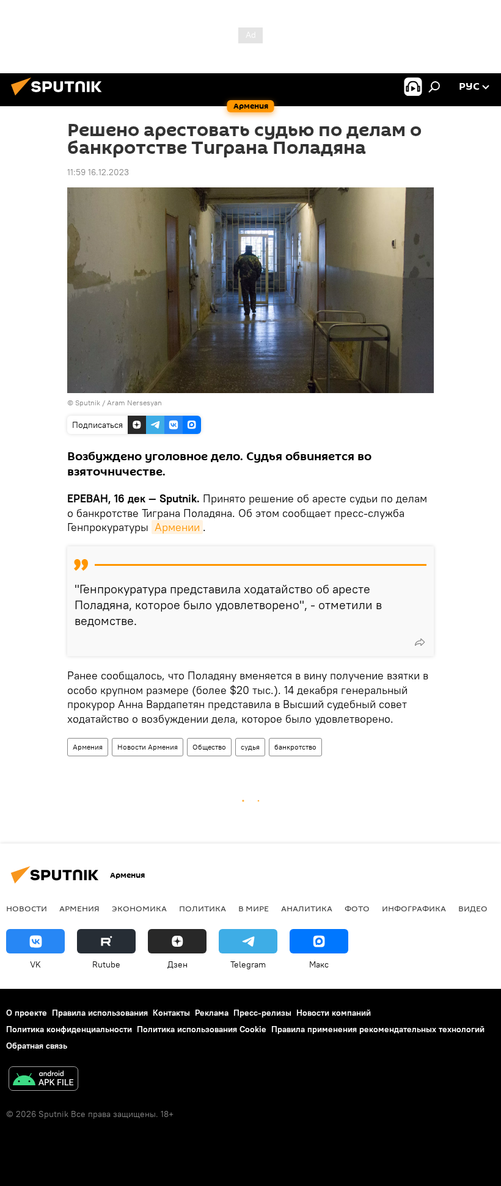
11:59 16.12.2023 (98, 172)
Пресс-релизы (262, 1012)
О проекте (26, 1012)
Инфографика (414, 908)
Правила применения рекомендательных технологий (378, 1029)
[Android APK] (43, 1080)
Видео (473, 908)
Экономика (139, 908)
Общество (209, 746)
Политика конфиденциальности (69, 1029)
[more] (420, 642)
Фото (357, 908)
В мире (253, 908)
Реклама (212, 1012)
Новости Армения (147, 746)
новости (26, 908)
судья (250, 746)
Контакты (171, 1012)
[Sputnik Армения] (60, 97)
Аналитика (306, 908)
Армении (177, 527)
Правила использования (100, 1012)
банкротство (295, 746)
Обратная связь (36, 1045)
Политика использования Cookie (201, 1029)
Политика (202, 908)
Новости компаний (333, 1012)
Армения (88, 746)
